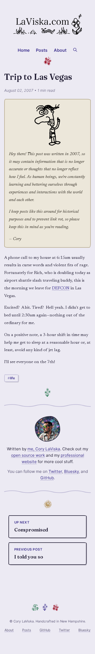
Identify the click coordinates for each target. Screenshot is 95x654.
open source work (28, 455)
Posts (42, 50)
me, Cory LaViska (43, 448)
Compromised (31, 526)
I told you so (28, 553)
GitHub (47, 477)
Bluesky (71, 471)
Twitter (55, 471)
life (12, 378)
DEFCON (60, 288)
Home (24, 50)
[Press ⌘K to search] (75, 49)
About (60, 50)
